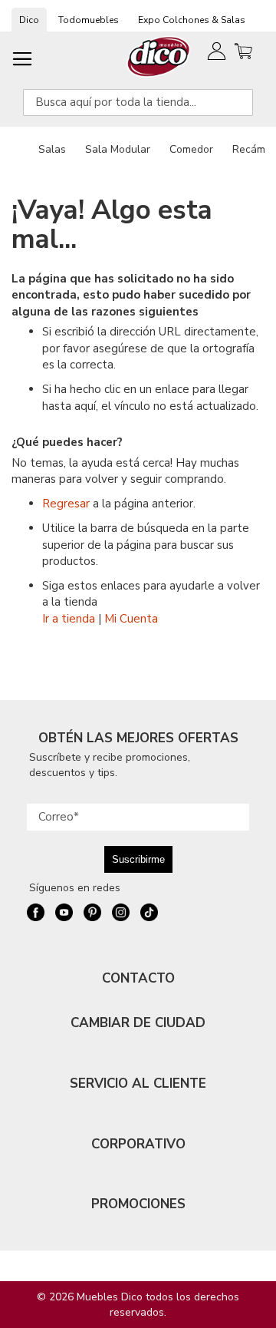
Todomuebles (88, 20)
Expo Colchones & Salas (191, 20)
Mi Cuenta (131, 618)
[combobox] (138, 102)
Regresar (66, 503)
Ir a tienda (68, 618)
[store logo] (159, 56)
